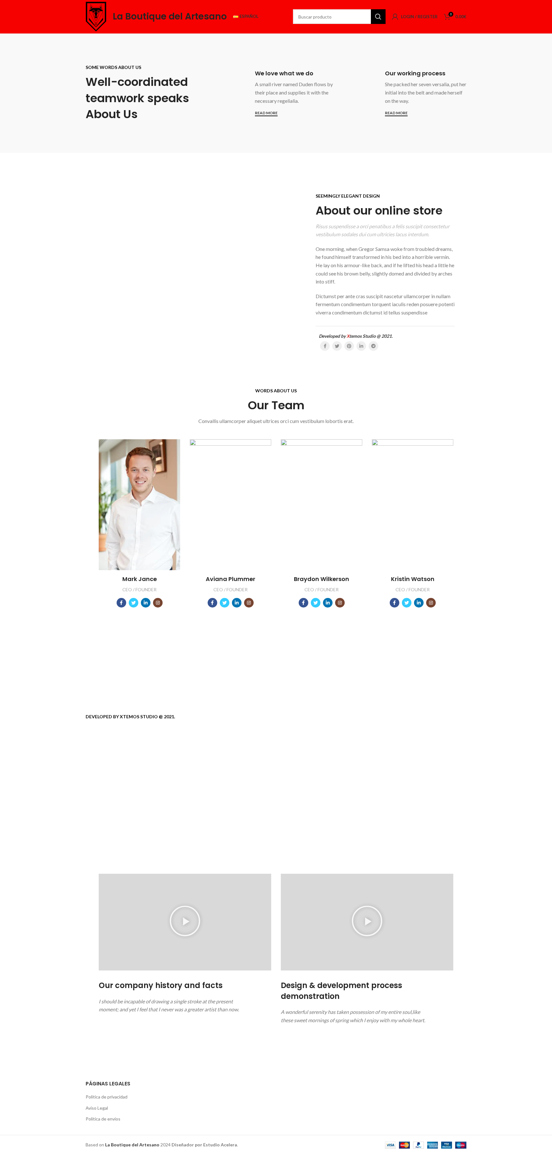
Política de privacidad (106, 1096)
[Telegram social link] (373, 346)
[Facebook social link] (325, 346)
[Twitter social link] (337, 346)
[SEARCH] (378, 16)
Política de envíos (103, 1118)
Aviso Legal (97, 1108)
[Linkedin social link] (361, 346)
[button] (185, 922)
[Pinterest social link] (349, 346)
